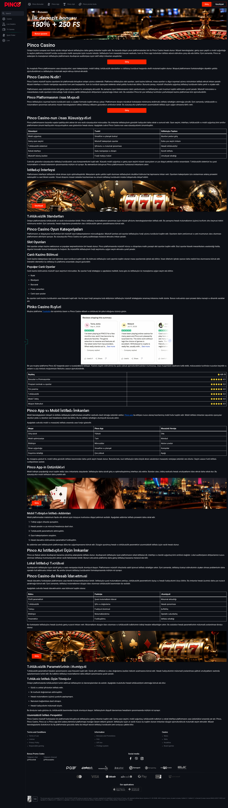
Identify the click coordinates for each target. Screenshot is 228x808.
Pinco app (129, 415)
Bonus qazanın (41, 34)
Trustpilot (46, 311)
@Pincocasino (48, 760)
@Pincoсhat (31, 760)
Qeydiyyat (219, 4)
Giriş (207, 4)
